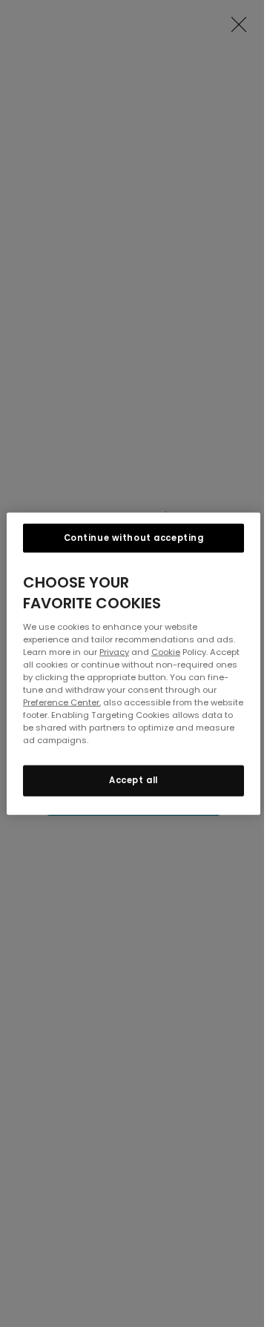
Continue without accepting (134, 537)
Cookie (165, 651)
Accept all (133, 780)
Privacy (114, 651)
